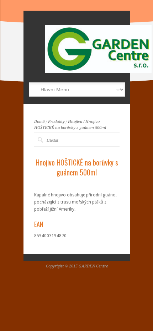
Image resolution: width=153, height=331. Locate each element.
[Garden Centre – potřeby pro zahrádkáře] (98, 71)
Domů (39, 121)
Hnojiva (75, 121)
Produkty (56, 121)
